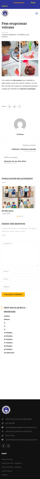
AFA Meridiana (9, 353)
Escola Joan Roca (7, 459)
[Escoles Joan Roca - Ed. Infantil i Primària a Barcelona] (5, 14)
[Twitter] (14, 106)
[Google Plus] (9, 106)
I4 (4, 326)
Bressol (7, 319)
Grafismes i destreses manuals (24, 149)
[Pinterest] (19, 106)
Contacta (4, 475)
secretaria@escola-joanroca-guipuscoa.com (21, 440)
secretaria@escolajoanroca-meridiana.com (21, 427)
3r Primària (8, 339)
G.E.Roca (20, 134)
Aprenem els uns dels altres (15, 161)
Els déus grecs (7, 211)
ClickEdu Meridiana (19, 2)
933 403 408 (10, 423)
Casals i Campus (7, 471)
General (7, 316)
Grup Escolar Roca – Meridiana (11, 467)
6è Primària (21, 35)
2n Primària (8, 336)
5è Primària (8, 346)
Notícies (4, 37)
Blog (27, 35)
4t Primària (8, 343)
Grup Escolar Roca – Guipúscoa (12, 463)
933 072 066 (10, 436)
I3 (4, 323)
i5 (4, 329)
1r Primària (8, 333)
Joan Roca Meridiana (9, 35)
